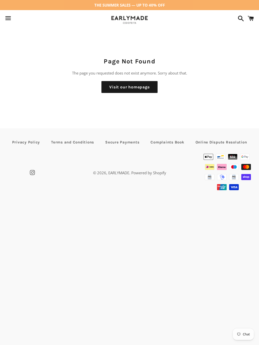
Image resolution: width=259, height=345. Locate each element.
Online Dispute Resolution (221, 142)
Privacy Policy (26, 142)
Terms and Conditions (72, 142)
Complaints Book (167, 142)
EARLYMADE (118, 172)
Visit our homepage (129, 87)
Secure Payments (122, 142)
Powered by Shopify (148, 172)
